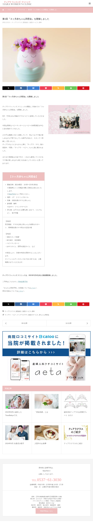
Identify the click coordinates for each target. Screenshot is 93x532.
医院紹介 (26, 22)
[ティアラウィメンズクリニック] (17, 3)
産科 (40, 22)
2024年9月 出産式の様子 (14, 443)
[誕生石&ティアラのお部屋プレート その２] (76, 401)
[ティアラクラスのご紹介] (76, 432)
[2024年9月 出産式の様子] (17, 432)
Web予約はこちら (46, 511)
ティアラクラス (17, 22)
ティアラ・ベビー (10, 315)
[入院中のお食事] (46, 432)
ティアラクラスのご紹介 (73, 443)
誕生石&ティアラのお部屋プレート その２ (75, 413)
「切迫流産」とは (41, 412)
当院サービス (33, 22)
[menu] (89, 3)
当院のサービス (33, 315)
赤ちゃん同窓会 (44, 315)
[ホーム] (3, 10)
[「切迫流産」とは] (46, 401)
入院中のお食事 (40, 443)
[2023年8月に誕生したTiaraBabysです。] (17, 401)
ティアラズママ (22, 315)
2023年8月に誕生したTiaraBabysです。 (13, 413)
